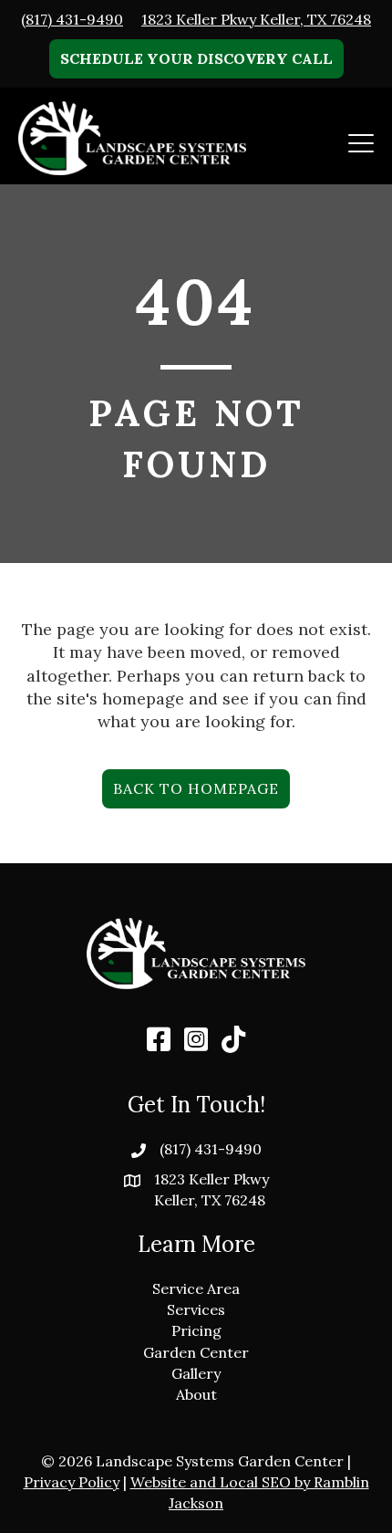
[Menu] (361, 143)
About (196, 1394)
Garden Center (196, 1352)
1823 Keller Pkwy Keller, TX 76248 (256, 19)
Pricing (196, 1330)
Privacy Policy (71, 1482)
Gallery (196, 1373)
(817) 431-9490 (72, 19)
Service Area (196, 1288)
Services (196, 1309)
